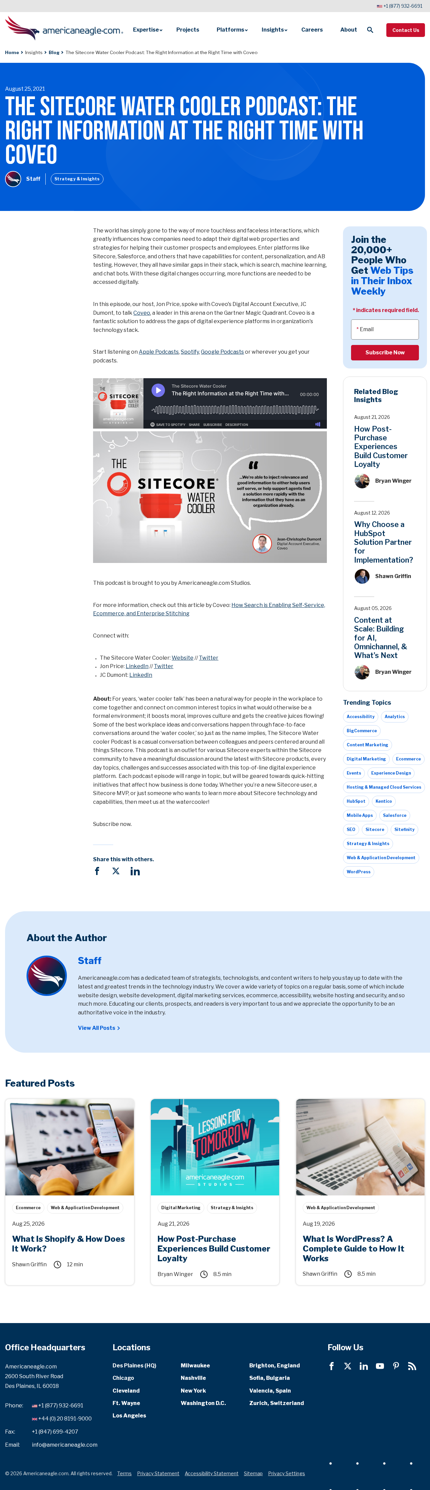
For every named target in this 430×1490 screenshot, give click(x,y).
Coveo (141, 313)
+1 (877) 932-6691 (402, 6)
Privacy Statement (158, 1473)
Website (183, 658)
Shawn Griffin (393, 576)
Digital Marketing (366, 758)
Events (354, 773)
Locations (131, 1347)
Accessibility (361, 716)
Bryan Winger (393, 481)
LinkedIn (137, 666)
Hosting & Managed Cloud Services (384, 787)
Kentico (384, 801)
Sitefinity (404, 829)
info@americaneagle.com (64, 1444)
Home (12, 52)
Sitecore (375, 829)
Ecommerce (408, 758)
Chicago (123, 1378)
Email (367, 329)
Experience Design (391, 773)
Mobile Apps (360, 815)
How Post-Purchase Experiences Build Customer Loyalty (381, 447)
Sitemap (253, 1473)
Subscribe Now (385, 352)
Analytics (395, 716)
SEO (351, 829)
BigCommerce (362, 730)
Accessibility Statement (212, 1473)
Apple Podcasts (159, 352)
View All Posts (96, 1028)
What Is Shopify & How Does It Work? (53, 1102)
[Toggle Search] (370, 30)
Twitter (208, 658)
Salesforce (394, 815)
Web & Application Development (381, 857)
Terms (124, 1473)
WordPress (359, 871)
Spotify (190, 352)
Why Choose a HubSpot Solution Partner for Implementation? (383, 542)
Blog (54, 52)
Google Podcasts (222, 352)
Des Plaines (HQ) (134, 1365)
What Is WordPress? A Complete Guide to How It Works (358, 1106)
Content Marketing (367, 744)
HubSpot (356, 801)
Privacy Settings (286, 1473)
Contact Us (405, 30)
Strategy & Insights (77, 178)
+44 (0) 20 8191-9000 (65, 1418)
